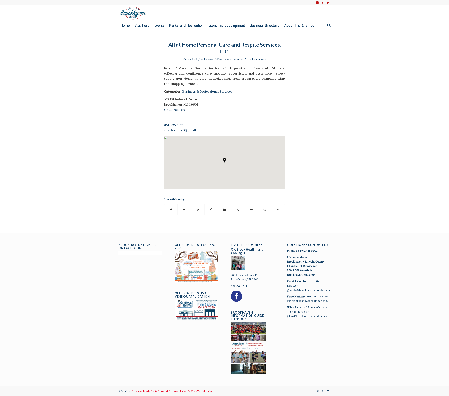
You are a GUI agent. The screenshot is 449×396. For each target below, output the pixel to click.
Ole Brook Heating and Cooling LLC (247, 251)
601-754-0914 (239, 286)
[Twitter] (328, 2)
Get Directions (175, 110)
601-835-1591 (173, 125)
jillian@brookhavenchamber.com (307, 316)
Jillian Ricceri (258, 59)
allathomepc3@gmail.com (183, 130)
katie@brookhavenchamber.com (307, 301)
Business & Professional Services (223, 59)
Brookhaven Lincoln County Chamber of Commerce (155, 391)
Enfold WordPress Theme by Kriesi (196, 391)
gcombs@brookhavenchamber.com (309, 290)
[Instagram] (317, 2)
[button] (224, 160)
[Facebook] (322, 2)
